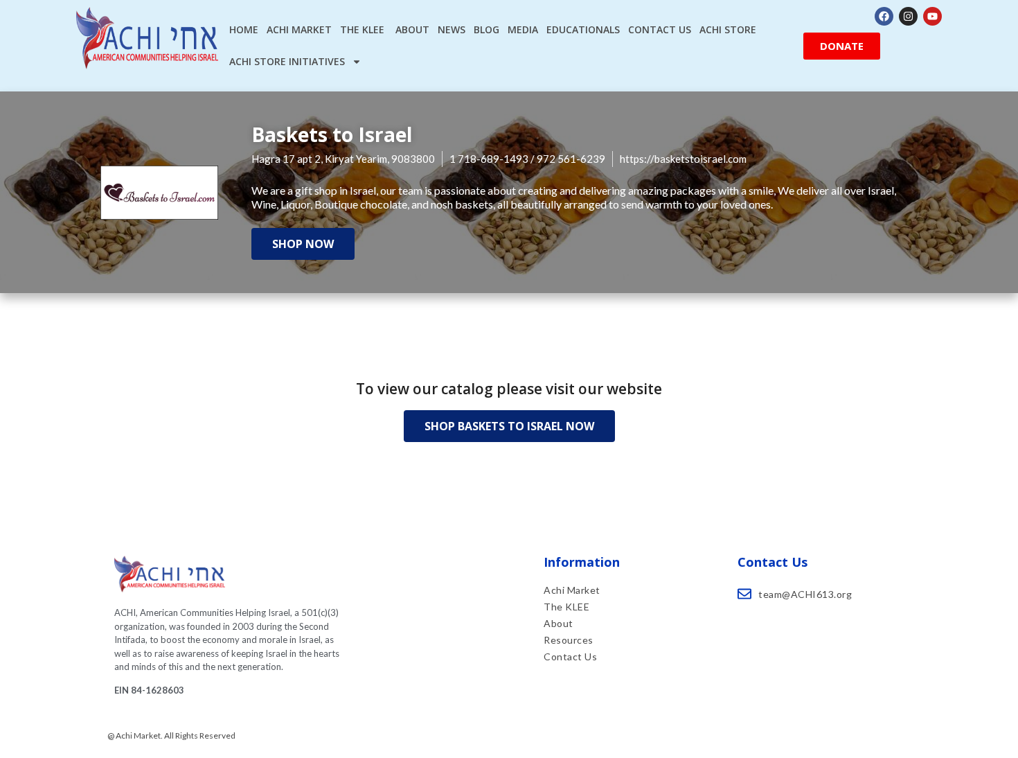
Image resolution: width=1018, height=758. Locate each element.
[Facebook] (884, 16)
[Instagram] (908, 16)
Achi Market (299, 29)
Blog (486, 29)
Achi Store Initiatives (287, 61)
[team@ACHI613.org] (744, 594)
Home (243, 29)
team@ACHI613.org (805, 594)
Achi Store (727, 29)
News (451, 29)
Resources (568, 640)
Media (523, 29)
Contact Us (659, 29)
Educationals (583, 29)
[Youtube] (932, 16)
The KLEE (363, 29)
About (412, 29)
